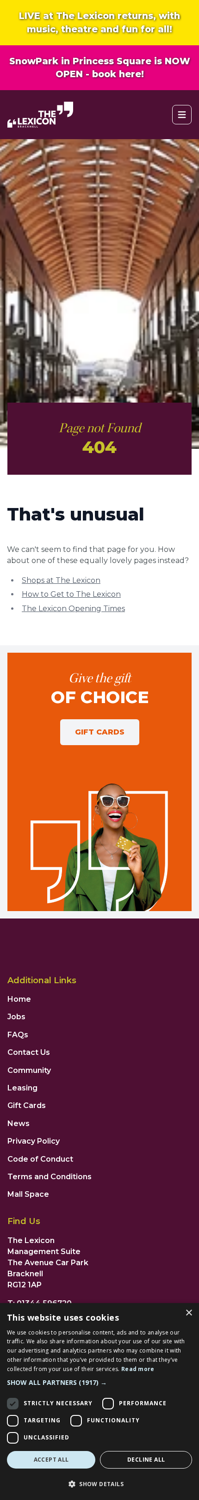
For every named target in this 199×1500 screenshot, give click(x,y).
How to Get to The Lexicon (71, 594)
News (18, 1123)
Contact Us (28, 1052)
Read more (138, 1369)
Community (29, 1070)
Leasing (22, 1088)
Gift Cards (99, 732)
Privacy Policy (33, 1141)
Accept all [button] (51, 1459)
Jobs (16, 1016)
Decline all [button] (146, 1459)
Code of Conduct (40, 1159)
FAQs (17, 1034)
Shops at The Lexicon (61, 580)
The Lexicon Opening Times (73, 608)
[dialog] (99, 1401)
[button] (99, 1382)
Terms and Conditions (49, 1176)
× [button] (188, 1313)
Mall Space (28, 1194)
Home (19, 999)
